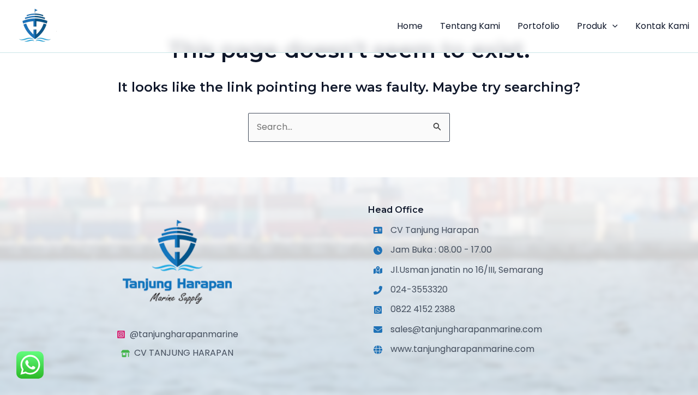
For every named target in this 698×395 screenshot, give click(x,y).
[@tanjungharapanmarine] (177, 334)
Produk (592, 26)
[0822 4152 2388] (414, 310)
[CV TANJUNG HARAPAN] (177, 353)
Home (410, 26)
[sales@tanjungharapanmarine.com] (458, 329)
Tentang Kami (470, 26)
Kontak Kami (662, 26)
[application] (612, 26)
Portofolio (538, 26)
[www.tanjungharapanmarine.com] (454, 350)
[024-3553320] (411, 290)
